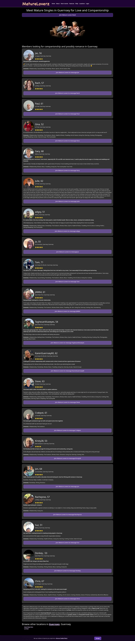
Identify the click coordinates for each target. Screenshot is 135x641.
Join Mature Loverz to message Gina (67, 141)
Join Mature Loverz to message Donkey (67, 571)
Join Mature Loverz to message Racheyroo (67, 514)
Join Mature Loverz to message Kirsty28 (67, 458)
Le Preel (26, 629)
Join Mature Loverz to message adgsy (67, 231)
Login (87, 3)
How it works (64, 3)
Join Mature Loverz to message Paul (67, 114)
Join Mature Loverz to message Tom (67, 282)
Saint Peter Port (28, 627)
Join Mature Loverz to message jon (67, 486)
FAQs (76, 3)
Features (71, 3)
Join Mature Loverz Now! (67, 15)
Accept (98, 638)
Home (53, 3)
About (58, 3)
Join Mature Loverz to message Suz (67, 543)
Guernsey (54, 624)
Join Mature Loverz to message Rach (67, 93)
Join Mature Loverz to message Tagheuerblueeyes (67, 343)
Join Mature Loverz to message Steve (67, 402)
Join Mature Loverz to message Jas (67, 72)
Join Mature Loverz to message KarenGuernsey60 (67, 371)
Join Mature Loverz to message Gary (67, 170)
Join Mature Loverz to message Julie (67, 201)
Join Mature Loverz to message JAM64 (67, 311)
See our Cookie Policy (61, 638)
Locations (82, 3)
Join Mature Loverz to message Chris (67, 599)
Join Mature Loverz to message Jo (67, 252)
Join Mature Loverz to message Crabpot (67, 430)
